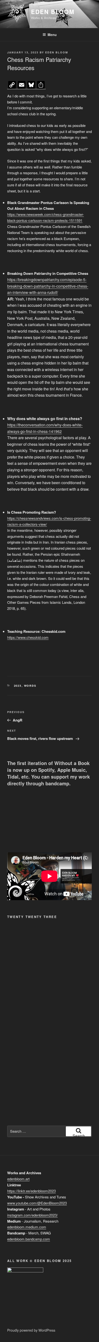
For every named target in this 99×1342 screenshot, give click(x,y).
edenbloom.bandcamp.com (28, 1238)
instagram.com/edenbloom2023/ (32, 1215)
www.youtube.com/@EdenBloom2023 (37, 1202)
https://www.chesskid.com (28, 637)
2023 (18, 685)
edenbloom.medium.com (26, 1226)
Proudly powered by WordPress (31, 1330)
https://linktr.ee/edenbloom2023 (31, 1190)
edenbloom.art (18, 1178)
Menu (52, 34)
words (30, 685)
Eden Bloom (52, 11)
